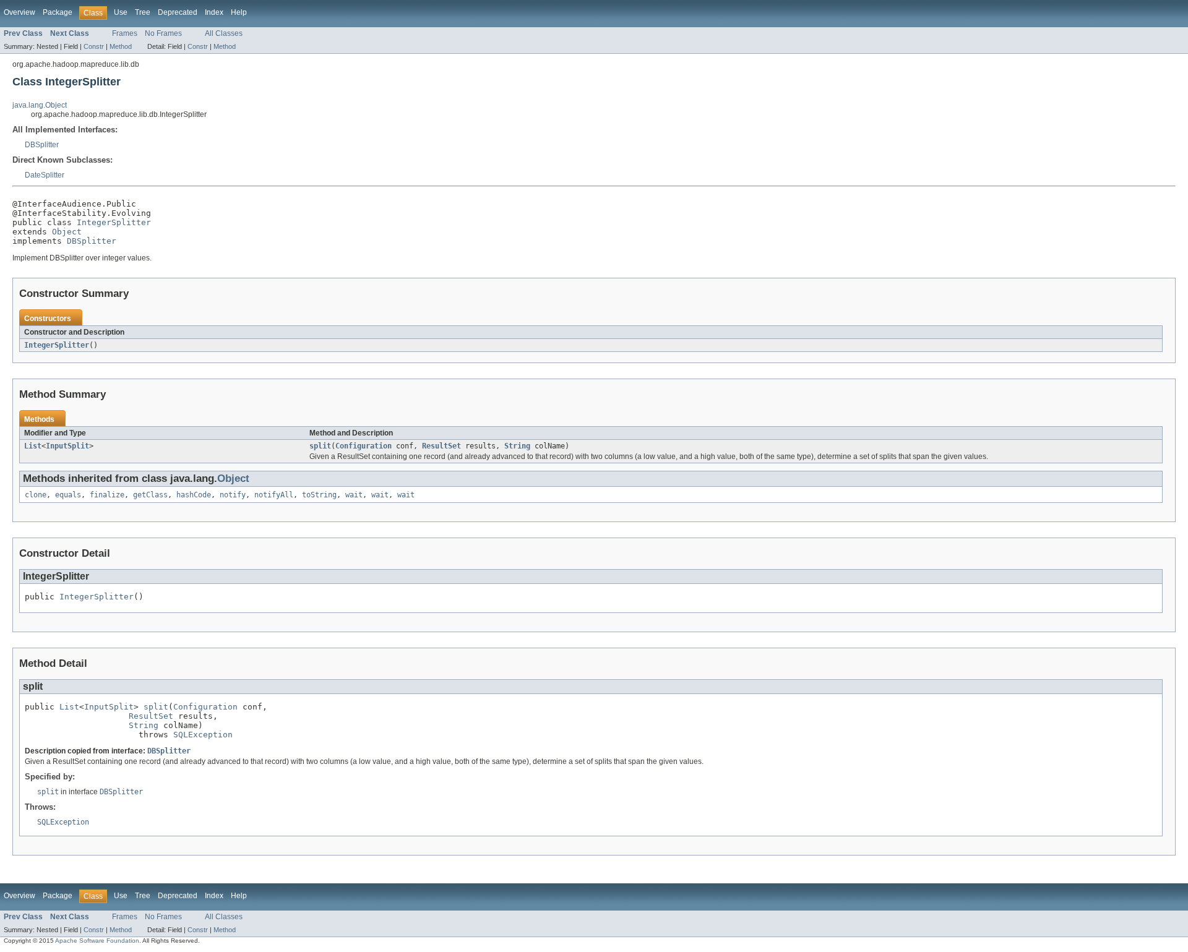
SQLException (203, 734)
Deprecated (177, 12)
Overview (19, 12)
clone (35, 495)
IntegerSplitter (114, 222)
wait (354, 495)
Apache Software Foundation (97, 940)
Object (67, 231)
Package (57, 12)
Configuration (363, 446)
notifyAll (273, 495)
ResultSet (441, 446)
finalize (107, 495)
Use (120, 12)
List (32, 446)
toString (319, 495)
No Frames (163, 33)
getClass (150, 495)
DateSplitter (44, 175)
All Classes (224, 33)
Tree (142, 12)
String (517, 446)
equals (68, 495)
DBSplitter (42, 144)
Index (214, 12)
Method (121, 46)
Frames (124, 33)
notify (233, 495)
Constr (94, 46)
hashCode (193, 495)
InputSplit (67, 446)
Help (239, 12)
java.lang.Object (39, 105)
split (320, 446)
